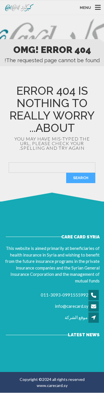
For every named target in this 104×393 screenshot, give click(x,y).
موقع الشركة (76, 317)
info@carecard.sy (71, 306)
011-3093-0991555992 (64, 294)
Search (80, 178)
